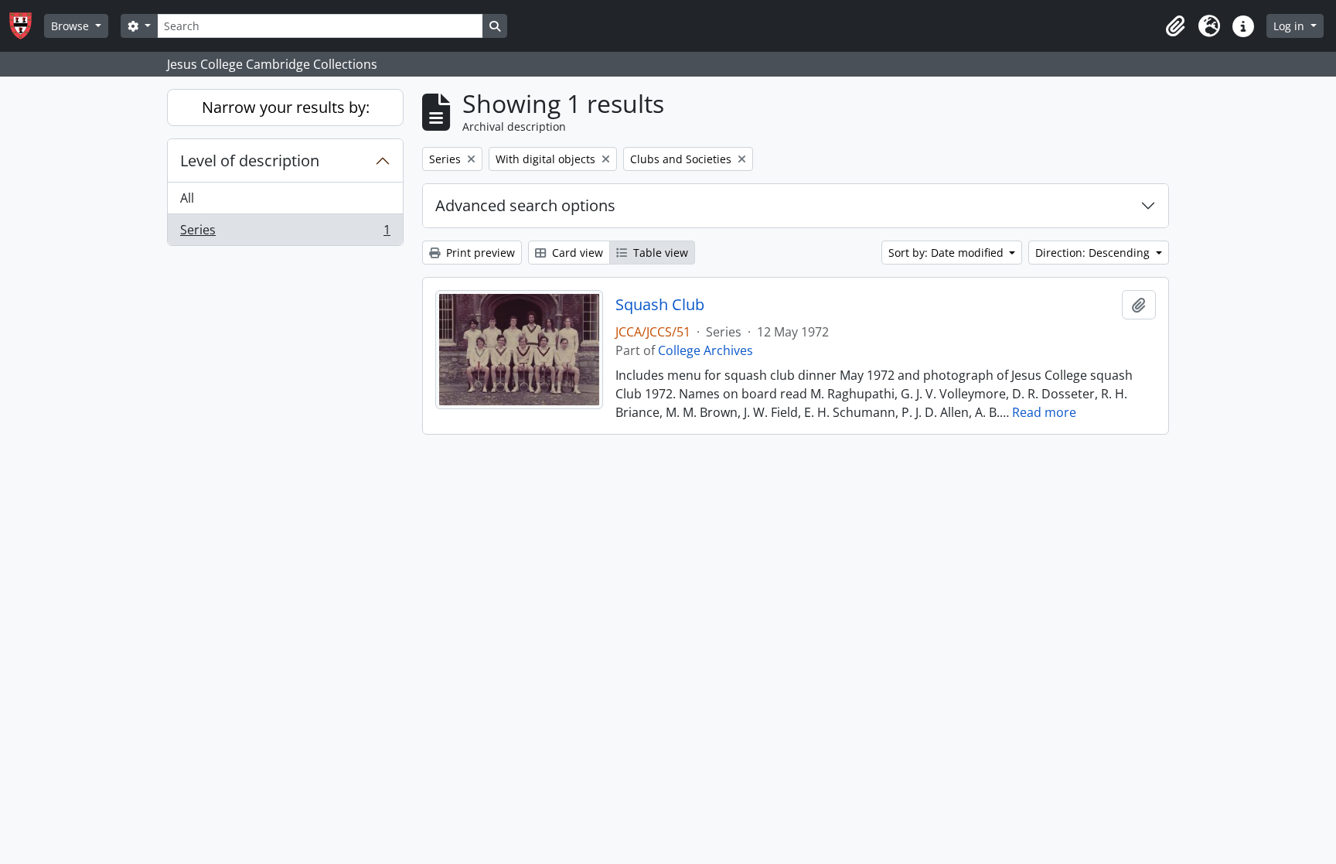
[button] (1175, 26)
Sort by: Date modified (947, 252)
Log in (1290, 26)
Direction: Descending (1094, 252)
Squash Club (659, 304)
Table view (659, 252)
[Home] (26, 26)
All (187, 198)
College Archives (705, 350)
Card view (576, 252)
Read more (1044, 412)
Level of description (249, 160)
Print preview (479, 252)
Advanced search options (525, 205)
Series (284, 233)
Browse (71, 26)
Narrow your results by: (286, 107)
